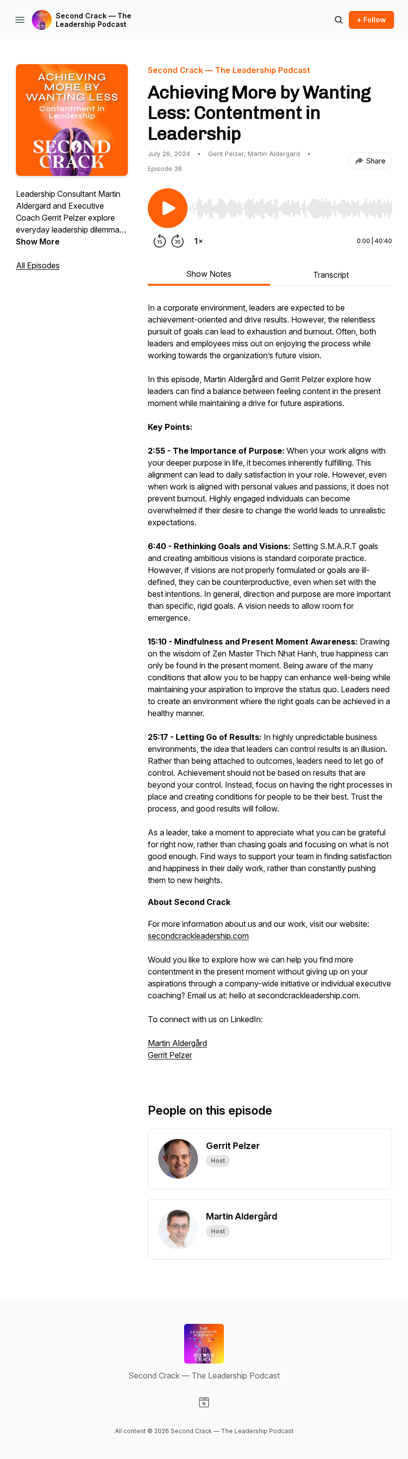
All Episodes (38, 265)
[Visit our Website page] (204, 1402)
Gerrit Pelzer (170, 1055)
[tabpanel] (270, 686)
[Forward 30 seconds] (178, 241)
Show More (38, 241)
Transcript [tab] (331, 275)
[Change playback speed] (198, 241)
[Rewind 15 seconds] (160, 241)
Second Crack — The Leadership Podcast (93, 20)
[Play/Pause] (168, 208)
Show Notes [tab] (208, 274)
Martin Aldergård (177, 1043)
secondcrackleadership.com (198, 936)
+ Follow (371, 19)
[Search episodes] (339, 20)
